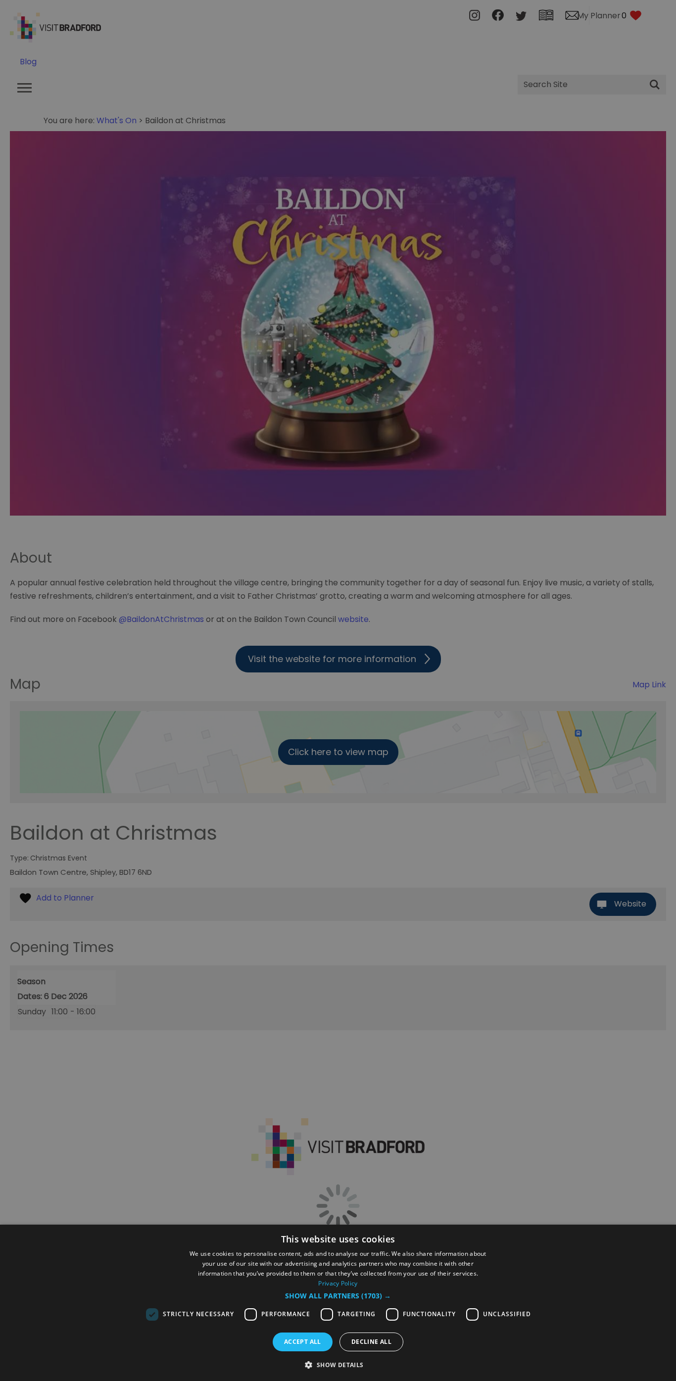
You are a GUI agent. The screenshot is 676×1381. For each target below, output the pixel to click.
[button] (338, 1295)
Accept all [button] (302, 1341)
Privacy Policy (337, 1283)
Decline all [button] (371, 1341)
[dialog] (338, 1303)
